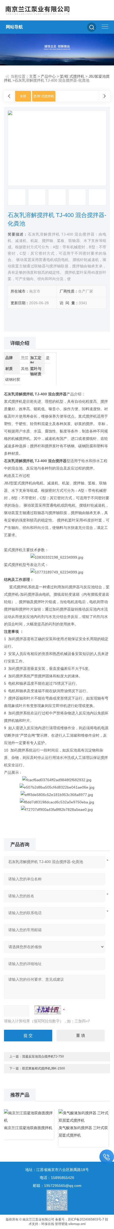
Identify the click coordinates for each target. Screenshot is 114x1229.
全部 (23, 96)
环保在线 (47, 1224)
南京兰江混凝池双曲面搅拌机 (28, 1128)
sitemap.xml (77, 1224)
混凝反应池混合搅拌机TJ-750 (43, 1056)
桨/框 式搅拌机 (72, 76)
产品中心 (48, 76)
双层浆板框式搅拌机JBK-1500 (43, 1068)
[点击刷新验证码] (47, 1009)
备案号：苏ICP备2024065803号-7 (79, 1219)
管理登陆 (61, 1224)
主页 (33, 76)
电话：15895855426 (57, 1177)
